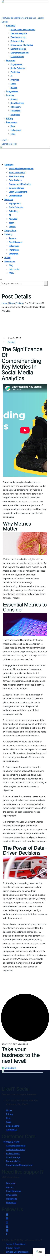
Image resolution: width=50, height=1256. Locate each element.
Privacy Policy (13, 1248)
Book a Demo (12, 1126)
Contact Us (10, 1067)
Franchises (15, 111)
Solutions (10, 25)
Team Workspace (19, 33)
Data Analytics (17, 41)
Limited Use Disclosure (17, 1251)
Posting (11, 342)
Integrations (12, 91)
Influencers (16, 107)
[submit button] (46, 283)
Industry (10, 95)
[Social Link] (7, 1214)
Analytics (15, 80)
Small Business (17, 103)
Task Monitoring (18, 37)
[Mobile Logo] (25, 154)
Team (13, 83)
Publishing (15, 72)
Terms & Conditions (15, 1244)
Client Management (19, 53)
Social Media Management (23, 29)
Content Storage (18, 49)
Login (4, 140)
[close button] (1, 279)
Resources (11, 122)
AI (11, 76)
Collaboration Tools (15, 1149)
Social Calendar (18, 68)
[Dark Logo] (25, 7)
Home (9, 1110)
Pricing (9, 118)
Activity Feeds (13, 1153)
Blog (13, 126)
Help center (16, 130)
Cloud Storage (13, 1157)
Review (14, 87)
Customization (17, 56)
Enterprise (15, 114)
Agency (14, 99)
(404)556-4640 (11, 1142)
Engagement (16, 64)
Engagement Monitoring (22, 45)
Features (10, 60)
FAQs (13, 134)
